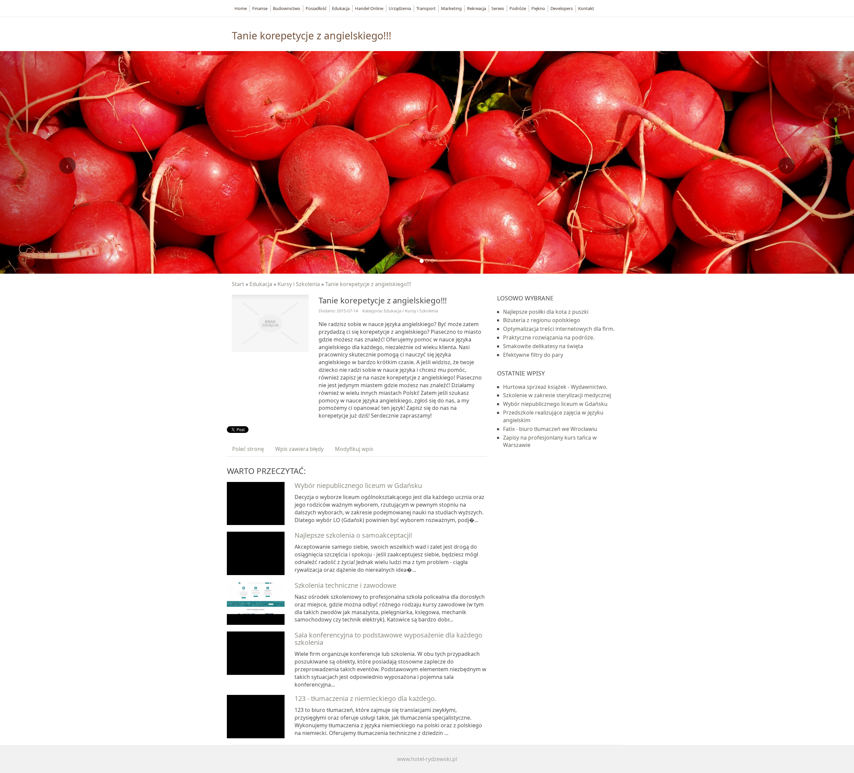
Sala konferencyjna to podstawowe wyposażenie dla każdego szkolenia (388, 638)
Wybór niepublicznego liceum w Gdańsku (358, 485)
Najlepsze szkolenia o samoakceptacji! (353, 535)
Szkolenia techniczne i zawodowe (345, 585)
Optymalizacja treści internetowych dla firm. (558, 328)
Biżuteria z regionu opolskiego (541, 320)
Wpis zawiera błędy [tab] (299, 449)
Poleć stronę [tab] (248, 449)
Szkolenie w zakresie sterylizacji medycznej (557, 395)
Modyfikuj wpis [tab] (354, 449)
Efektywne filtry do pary (533, 354)
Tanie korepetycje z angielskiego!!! (368, 284)
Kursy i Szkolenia (299, 284)
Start (238, 284)
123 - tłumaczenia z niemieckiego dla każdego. (365, 698)
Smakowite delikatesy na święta (543, 346)
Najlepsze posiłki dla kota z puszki (545, 311)
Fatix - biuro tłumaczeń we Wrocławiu (550, 429)
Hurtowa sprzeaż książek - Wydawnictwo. (555, 387)
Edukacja (261, 284)
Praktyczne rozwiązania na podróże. (548, 337)
